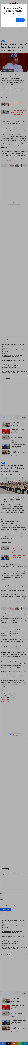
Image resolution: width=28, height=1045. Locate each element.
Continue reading (14, 24)
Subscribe (20, 20)
